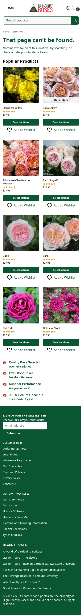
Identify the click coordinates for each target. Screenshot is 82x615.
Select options (21, 122)
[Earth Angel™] (61, 158)
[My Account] (68, 8)
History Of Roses (13, 511)
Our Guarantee (12, 466)
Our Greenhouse (13, 499)
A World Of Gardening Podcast (22, 551)
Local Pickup (10, 454)
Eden (6, 255)
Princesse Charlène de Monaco (16, 182)
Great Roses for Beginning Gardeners (27, 588)
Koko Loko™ (50, 107)
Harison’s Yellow (12, 107)
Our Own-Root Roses (16, 493)
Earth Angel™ (50, 180)
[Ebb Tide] (21, 305)
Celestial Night (51, 328)
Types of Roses (12, 535)
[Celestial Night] (61, 305)
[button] (74, 8)
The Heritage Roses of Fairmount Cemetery (30, 576)
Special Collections (15, 529)
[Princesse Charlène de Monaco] (21, 158)
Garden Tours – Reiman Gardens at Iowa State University (39, 563)
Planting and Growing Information (25, 523)
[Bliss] (61, 233)
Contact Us (10, 484)
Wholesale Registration (17, 460)
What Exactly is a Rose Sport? (21, 582)
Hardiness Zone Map (16, 517)
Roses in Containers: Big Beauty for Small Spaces (34, 570)
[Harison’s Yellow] (21, 85)
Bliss (45, 255)
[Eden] (21, 233)
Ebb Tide (8, 328)
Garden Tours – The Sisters (20, 557)
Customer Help (12, 442)
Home (6, 31)
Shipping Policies (14, 472)
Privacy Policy (11, 478)
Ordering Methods (15, 448)
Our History (10, 505)
